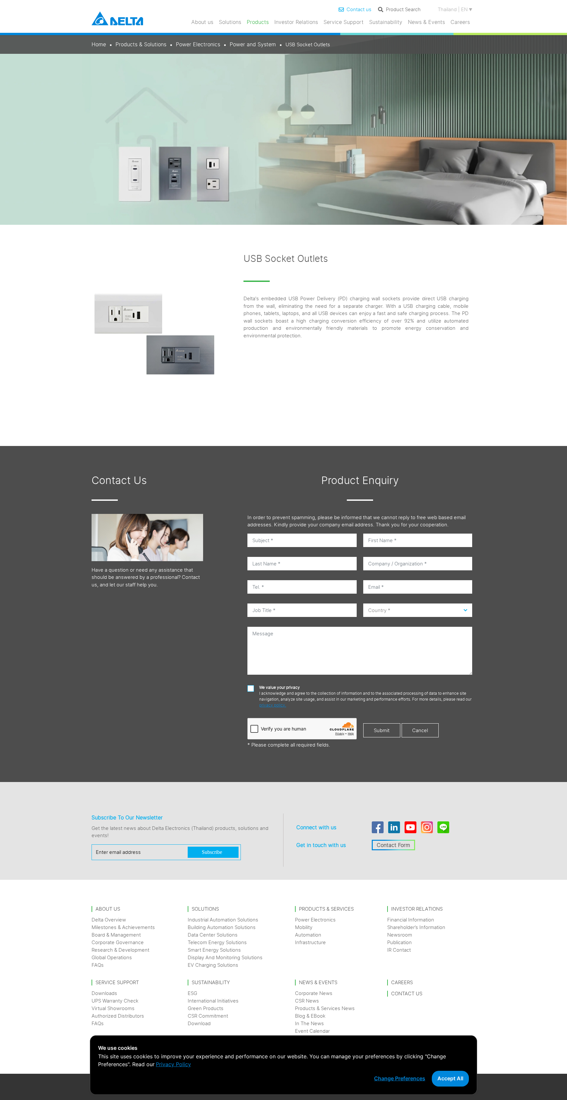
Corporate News (313, 993)
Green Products (205, 1008)
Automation (308, 935)
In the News (309, 1023)
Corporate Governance (118, 942)
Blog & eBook (310, 1016)
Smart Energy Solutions (214, 950)
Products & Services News (325, 1008)
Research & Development (120, 950)
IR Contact (399, 950)
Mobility (303, 927)
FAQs (98, 965)
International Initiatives (213, 1001)
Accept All (450, 1078)
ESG (192, 993)
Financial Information (410, 920)
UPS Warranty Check (115, 1001)
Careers (460, 22)
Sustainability (385, 22)
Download (199, 1023)
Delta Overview (109, 920)
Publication (399, 942)
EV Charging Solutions (213, 965)
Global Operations (112, 957)
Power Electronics (198, 44)
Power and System (253, 44)
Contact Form (393, 845)
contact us (406, 993)
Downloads (104, 993)
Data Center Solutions (213, 935)
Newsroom (399, 935)
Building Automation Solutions (222, 927)
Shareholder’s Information (416, 927)
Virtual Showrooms (113, 1008)
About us (202, 22)
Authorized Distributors (118, 1016)
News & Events (426, 22)
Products (258, 22)
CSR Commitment (208, 1016)
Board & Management (116, 935)
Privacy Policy (173, 1064)
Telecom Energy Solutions (217, 942)
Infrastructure (310, 942)
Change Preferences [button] (399, 1078)
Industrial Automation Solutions (223, 920)
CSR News (307, 1001)
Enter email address (118, 852)
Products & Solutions (141, 44)
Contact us (358, 9)
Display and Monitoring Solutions (225, 957)
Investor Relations (296, 22)
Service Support (344, 22)
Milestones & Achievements (123, 927)
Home (99, 44)
